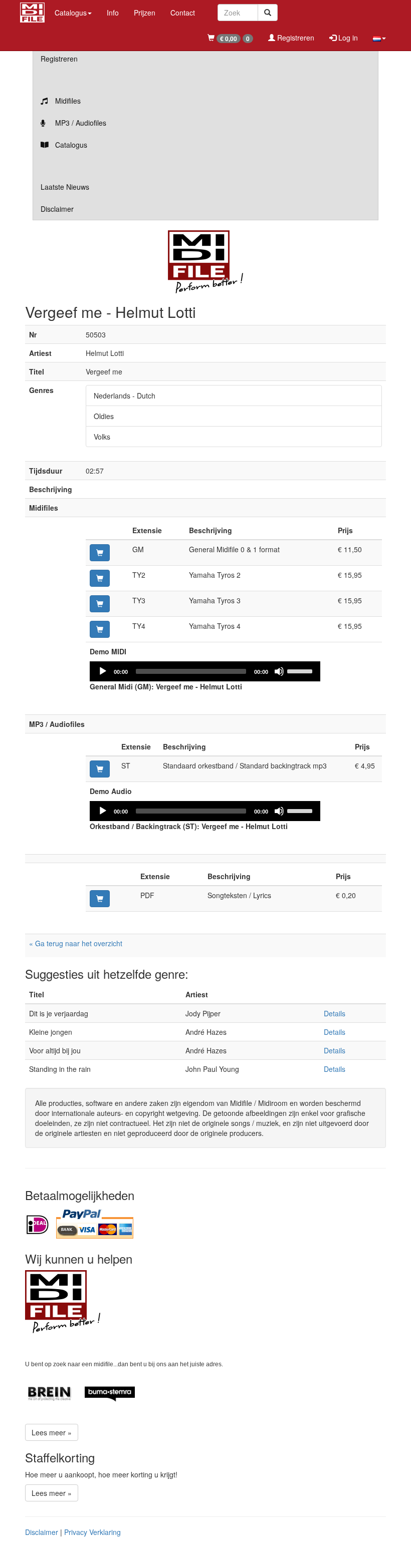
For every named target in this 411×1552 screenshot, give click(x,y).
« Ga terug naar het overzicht (75, 943)
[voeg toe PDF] (100, 898)
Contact (182, 13)
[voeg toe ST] (100, 769)
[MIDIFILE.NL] (32, 11)
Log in (347, 38)
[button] (379, 37)
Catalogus (70, 145)
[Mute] (279, 671)
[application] (205, 671)
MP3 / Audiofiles (79, 123)
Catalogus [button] (71, 13)
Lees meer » (52, 1432)
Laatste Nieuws (65, 187)
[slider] (301, 670)
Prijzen (144, 13)
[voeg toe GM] (100, 552)
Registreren (294, 38)
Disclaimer (57, 209)
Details (334, 1013)
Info (113, 13)
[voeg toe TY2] (100, 578)
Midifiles (67, 101)
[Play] (103, 671)
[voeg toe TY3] (100, 603)
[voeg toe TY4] (100, 629)
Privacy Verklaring (92, 1532)
